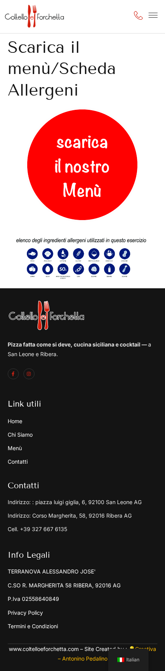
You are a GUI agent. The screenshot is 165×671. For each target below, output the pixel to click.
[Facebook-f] (13, 374)
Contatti (18, 461)
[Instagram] (29, 374)
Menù (15, 448)
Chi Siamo (20, 434)
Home (15, 421)
